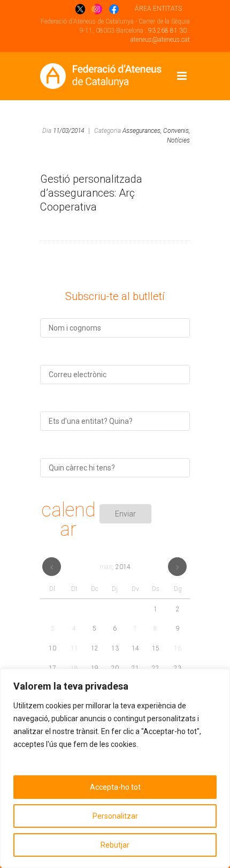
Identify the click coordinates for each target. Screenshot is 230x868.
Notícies (178, 140)
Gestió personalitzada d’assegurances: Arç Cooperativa (91, 193)
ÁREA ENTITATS (158, 8)
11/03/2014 (68, 130)
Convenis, (176, 130)
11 (74, 648)
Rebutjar (115, 845)
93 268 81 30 (167, 30)
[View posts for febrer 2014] (51, 566)
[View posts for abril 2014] (177, 566)
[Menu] (182, 76)
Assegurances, (142, 130)
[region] (115, 768)
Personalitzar (115, 816)
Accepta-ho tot (115, 787)
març (115, 567)
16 (177, 648)
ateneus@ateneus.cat (160, 39)
